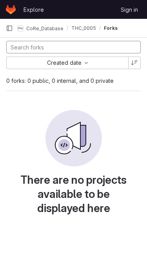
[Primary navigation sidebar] (9, 28)
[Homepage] (10, 9)
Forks (111, 28)
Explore (34, 9)
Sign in (129, 9)
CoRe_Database (44, 28)
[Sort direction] (134, 63)
